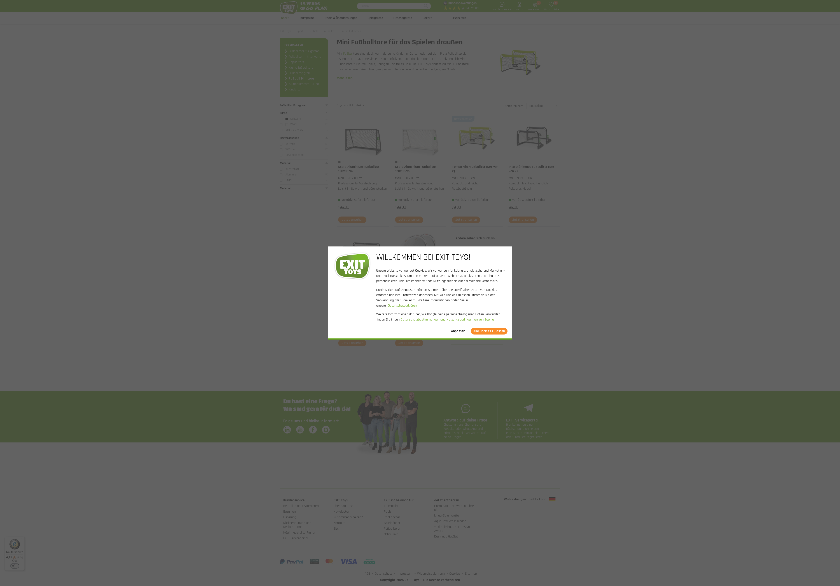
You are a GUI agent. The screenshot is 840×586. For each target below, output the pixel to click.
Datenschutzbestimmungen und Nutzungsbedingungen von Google (447, 319)
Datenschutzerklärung (403, 305)
